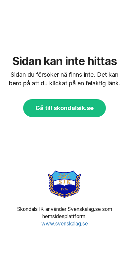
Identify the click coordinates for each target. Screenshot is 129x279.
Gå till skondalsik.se (64, 107)
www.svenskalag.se (64, 223)
